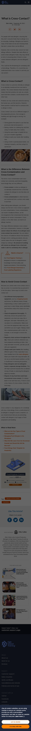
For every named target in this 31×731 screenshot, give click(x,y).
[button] (20, 716)
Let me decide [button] (15, 722)
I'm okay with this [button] (15, 726)
